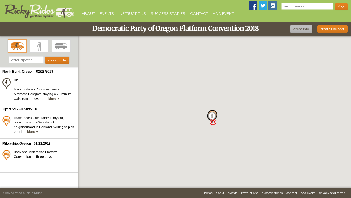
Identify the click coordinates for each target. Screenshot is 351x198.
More (52, 99)
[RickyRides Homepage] (39, 18)
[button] (213, 121)
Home (208, 193)
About (88, 13)
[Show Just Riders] (39, 46)
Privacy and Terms (332, 193)
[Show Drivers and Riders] (17, 46)
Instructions (132, 13)
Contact (199, 13)
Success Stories (168, 13)
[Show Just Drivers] (61, 46)
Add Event (223, 13)
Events (107, 13)
